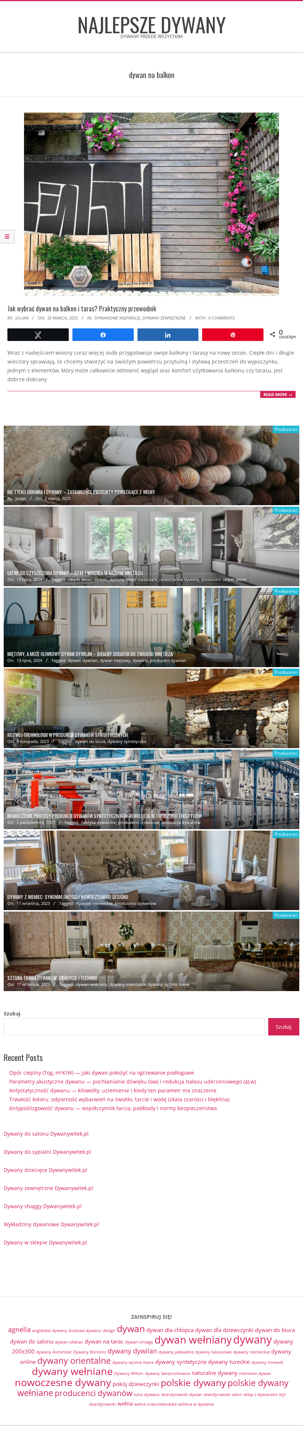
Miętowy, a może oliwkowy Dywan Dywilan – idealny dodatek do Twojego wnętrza (90, 654)
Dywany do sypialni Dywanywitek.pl (47, 1151)
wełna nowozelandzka (155, 1404)
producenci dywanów (138, 822)
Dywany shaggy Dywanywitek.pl (43, 1206)
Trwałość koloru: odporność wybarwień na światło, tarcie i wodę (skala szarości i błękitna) (119, 1099)
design (109, 1330)
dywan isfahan (69, 1342)
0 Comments (221, 318)
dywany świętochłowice (167, 1373)
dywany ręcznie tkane (168, 984)
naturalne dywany (215, 1372)
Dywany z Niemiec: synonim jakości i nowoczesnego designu (67, 896)
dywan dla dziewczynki (224, 1330)
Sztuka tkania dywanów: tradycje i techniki (52, 977)
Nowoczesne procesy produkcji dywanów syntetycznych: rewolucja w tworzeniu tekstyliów (104, 815)
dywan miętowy (115, 660)
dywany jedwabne (176, 1352)
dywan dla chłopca (170, 1330)
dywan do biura (90, 741)
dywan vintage (139, 1342)
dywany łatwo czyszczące (133, 579)
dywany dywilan (132, 1350)
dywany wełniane (72, 1371)
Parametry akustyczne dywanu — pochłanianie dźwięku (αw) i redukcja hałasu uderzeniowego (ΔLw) (132, 1081)
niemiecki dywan (255, 1373)
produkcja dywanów (181, 822)
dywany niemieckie (94, 903)
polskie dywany (193, 1382)
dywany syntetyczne (127, 741)
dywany (140, 660)
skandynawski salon (223, 1394)
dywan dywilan (83, 660)
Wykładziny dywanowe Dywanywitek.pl (51, 1224)
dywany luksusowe (213, 1352)
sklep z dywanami (261, 1394)
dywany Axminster (54, 1352)
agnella (19, 1329)
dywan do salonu (32, 1341)
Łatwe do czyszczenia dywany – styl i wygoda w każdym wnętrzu (75, 573)
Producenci (286, 429)
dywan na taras (104, 1341)
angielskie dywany (49, 1330)
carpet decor (80, 579)
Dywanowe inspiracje (117, 318)
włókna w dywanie (196, 1404)
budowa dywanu (85, 1330)
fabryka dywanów (98, 822)
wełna (125, 1403)
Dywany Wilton (128, 1373)
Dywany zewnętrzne (164, 318)
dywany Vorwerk (267, 1362)
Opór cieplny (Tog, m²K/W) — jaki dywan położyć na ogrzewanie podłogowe (101, 1072)
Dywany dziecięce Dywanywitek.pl (45, 1169)
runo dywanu (147, 1394)
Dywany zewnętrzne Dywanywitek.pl (48, 1188)
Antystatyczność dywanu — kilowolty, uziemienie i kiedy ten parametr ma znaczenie (113, 1090)
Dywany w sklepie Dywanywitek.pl (45, 1242)
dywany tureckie (229, 1361)
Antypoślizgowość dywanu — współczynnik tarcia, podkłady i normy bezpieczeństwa (113, 1108)
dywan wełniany (92, 984)
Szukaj (12, 1013)
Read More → (277, 394)
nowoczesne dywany (179, 579)
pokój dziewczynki (136, 1384)
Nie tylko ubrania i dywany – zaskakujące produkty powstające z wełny (81, 492)
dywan (100, 579)
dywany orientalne (128, 984)
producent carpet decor (223, 579)
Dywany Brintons (89, 1352)
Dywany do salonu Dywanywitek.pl (46, 1133)
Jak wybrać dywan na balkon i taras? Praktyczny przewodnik (81, 308)
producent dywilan (168, 660)
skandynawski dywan (181, 1394)
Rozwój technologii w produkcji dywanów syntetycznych (67, 735)
